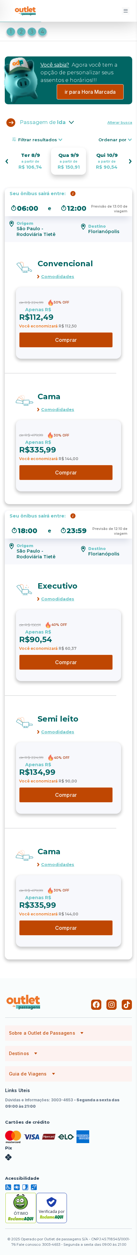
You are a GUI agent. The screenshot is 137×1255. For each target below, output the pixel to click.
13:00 (117, 206)
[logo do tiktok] (127, 1005)
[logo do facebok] (96, 1005)
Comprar (66, 340)
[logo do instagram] (111, 1005)
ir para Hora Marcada (90, 92)
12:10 (118, 529)
